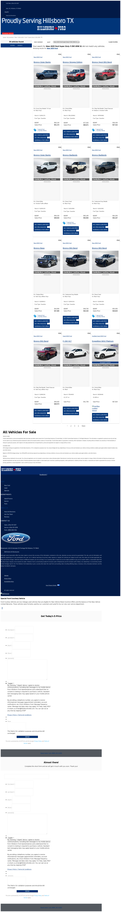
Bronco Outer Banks (42, 62)
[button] (8, 33)
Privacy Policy (38, 741)
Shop (3, 481)
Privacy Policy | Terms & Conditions (19, 715)
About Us (4, 508)
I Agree (12, 683)
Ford (26, 37)
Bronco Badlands (70, 155)
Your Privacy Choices (51, 585)
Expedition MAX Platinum (103, 341)
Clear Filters (113, 42)
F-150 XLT (67, 341)
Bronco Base (39, 248)
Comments (10, 876)
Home (4, 37)
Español (7, 12)
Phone (9, 721)
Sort (48, 42)
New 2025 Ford (52, 48)
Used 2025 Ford (67, 336)
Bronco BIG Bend (70, 248)
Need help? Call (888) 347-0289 (51, 753)
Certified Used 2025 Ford (99, 336)
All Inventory (10, 37)
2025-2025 (21, 37)
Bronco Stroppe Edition (72, 62)
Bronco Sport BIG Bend (102, 62)
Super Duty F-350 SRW (34, 37)
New (16, 37)
